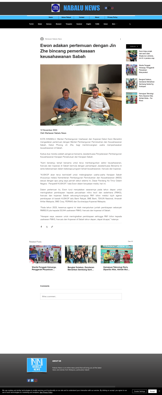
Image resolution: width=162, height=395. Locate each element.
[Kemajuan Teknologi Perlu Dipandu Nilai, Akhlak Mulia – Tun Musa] (117, 254)
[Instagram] (112, 8)
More (113, 24)
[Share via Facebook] (41, 227)
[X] (109, 8)
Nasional (79, 24)
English (88, 24)
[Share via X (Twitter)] (47, 227)
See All (130, 241)
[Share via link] (52, 227)
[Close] (159, 391)
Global (40, 24)
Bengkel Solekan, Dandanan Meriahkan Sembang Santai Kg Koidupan (81, 268)
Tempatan (69, 24)
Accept (152, 391)
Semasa (48, 24)
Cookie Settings (139, 391)
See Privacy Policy (46, 392)
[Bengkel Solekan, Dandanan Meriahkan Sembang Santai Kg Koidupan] (81, 254)
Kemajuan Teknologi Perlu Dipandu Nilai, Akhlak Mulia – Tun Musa (116, 268)
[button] (130, 24)
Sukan (106, 24)
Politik (97, 24)
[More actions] (120, 39)
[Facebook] (106, 8)
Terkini (31, 24)
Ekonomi (58, 24)
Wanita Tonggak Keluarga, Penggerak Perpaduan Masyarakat (44, 268)
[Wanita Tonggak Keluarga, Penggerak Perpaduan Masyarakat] (45, 254)
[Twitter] (32, 380)
